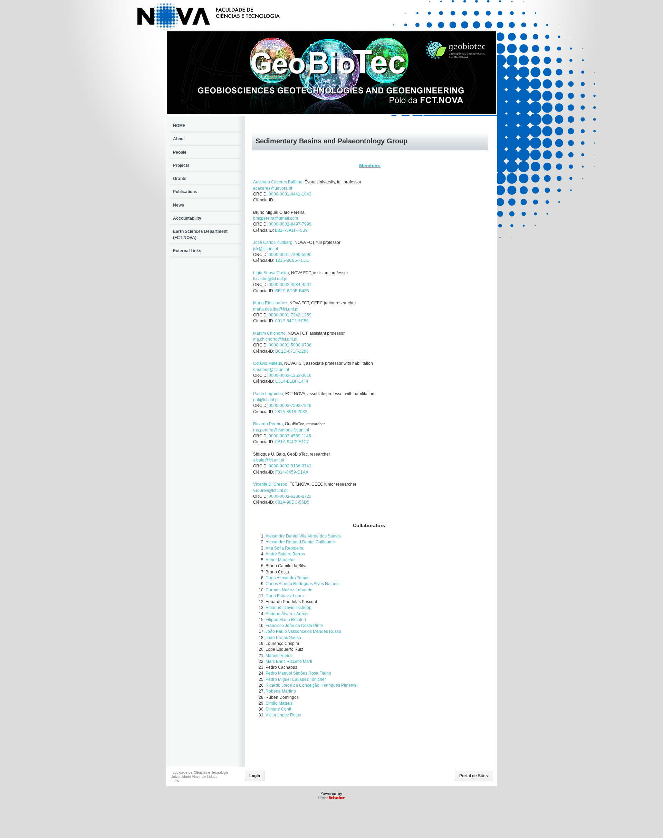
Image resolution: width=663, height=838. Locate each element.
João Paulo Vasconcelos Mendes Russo (303, 631)
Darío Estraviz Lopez (285, 595)
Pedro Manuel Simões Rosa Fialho (298, 673)
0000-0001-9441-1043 (290, 194)
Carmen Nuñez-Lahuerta (289, 590)
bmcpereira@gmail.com (275, 218)
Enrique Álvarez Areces (287, 613)
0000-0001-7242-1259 (290, 315)
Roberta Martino (281, 691)
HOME (179, 125)
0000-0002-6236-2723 (290, 496)
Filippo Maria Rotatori (286, 619)
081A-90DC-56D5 (292, 502)
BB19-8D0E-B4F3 (292, 290)
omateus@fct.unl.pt (271, 369)
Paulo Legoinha (268, 393)
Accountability (187, 218)
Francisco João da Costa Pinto (294, 625)
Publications (185, 191)
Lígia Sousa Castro (271, 272)
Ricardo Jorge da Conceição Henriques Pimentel (312, 685)
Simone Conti (278, 709)
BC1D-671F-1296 (292, 351)
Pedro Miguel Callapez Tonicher (296, 679)
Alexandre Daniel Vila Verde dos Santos (303, 536)
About (179, 138)
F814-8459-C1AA (291, 472)
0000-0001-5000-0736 (290, 345)
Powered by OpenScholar (332, 795)
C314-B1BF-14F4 (291, 381)
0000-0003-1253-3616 (290, 375)
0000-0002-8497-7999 (290, 224)
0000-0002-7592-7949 (290, 405)
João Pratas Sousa (283, 637)
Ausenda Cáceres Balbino (277, 182)
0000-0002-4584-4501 (290, 284)
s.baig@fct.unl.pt (268, 460)
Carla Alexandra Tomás (287, 577)
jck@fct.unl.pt (265, 248)
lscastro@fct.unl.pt (270, 278)
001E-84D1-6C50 (292, 320)
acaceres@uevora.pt (272, 188)
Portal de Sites (473, 775)
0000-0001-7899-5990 (290, 254)
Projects (181, 165)
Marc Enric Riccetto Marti (289, 661)
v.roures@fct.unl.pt (270, 490)
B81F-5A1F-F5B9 (291, 230)
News (178, 205)
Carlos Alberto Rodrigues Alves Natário (302, 583)
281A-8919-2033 (291, 411)
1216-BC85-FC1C (292, 260)
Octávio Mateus (267, 363)
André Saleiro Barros (285, 554)
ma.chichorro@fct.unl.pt (275, 339)
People (179, 152)
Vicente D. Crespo (270, 484)
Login (254, 775)
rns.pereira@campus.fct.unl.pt (281, 430)
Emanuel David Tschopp (288, 607)
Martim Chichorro (269, 333)
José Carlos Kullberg (272, 242)
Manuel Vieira (279, 655)
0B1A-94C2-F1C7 (292, 441)
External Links (187, 250)
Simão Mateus (279, 703)
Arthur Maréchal (281, 560)
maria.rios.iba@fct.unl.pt (275, 309)
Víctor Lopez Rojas (283, 715)
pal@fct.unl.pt (266, 399)
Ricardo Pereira (268, 423)
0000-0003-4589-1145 (290, 436)
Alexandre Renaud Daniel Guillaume (300, 542)
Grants (179, 178)
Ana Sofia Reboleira (285, 548)
